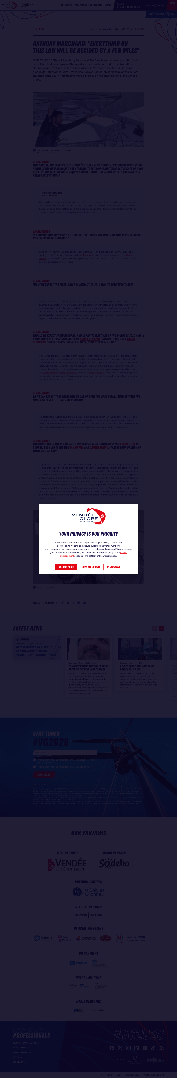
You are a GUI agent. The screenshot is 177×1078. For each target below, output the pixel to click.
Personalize (113, 567)
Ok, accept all (66, 567)
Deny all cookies (91, 567)
